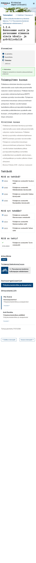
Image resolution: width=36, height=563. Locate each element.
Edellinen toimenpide (9, 340)
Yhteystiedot (6, 305)
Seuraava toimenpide (26, 340)
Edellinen (21, 15)
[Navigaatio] (33, 3)
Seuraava (28, 15)
